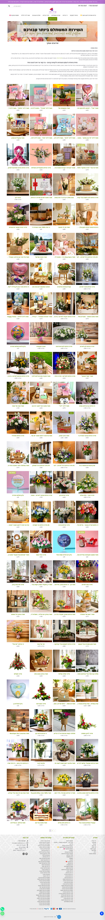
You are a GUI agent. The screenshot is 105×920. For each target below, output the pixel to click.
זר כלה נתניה (69, 871)
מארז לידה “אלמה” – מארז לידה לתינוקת (16, 108)
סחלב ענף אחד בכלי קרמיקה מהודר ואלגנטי (85, 674)
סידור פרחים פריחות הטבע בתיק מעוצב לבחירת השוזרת (81, 793)
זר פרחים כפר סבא (45, 860)
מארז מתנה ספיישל (41, 257)
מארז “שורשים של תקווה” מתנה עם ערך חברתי (14, 555)
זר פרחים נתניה (69, 876)
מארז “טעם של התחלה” (87, 614)
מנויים (94, 844)
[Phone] (2, 909)
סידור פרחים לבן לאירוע (87, 346)
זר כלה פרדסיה (69, 873)
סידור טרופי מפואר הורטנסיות (18, 227)
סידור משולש (18, 674)
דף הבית (94, 841)
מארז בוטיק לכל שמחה (18, 614)
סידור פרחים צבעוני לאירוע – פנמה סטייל (39, 495)
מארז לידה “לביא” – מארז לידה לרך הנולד (62, 138)
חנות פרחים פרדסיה (45, 849)
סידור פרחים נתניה (68, 898)
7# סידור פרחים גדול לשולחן (41, 465)
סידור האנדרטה (41, 704)
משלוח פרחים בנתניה (67, 887)
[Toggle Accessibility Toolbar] (102, 913)
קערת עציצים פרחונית (64, 287)
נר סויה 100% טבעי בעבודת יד (41, 227)
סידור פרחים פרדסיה (45, 853)
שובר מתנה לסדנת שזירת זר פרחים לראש (39, 197)
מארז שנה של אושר (18, 406)
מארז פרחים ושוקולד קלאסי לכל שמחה (86, 763)
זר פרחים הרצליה (68, 874)
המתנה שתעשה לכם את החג (41, 287)
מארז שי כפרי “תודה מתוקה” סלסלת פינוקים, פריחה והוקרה (80, 168)
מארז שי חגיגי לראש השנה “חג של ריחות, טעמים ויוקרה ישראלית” (32, 436)
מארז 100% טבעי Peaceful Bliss (41, 793)
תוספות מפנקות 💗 (14, 15)
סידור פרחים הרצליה (68, 892)
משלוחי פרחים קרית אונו (44, 897)
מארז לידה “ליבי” (64, 406)
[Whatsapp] (2, 913)
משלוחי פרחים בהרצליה (44, 845)
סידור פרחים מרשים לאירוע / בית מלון (17, 376)
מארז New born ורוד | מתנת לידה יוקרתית (62, 257)
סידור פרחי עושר (41, 555)
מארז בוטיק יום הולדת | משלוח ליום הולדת (39, 614)
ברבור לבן (18, 197)
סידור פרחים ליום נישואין (67, 897)
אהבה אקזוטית (41, 346)
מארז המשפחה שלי (64, 108)
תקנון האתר (93, 849)
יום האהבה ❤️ (69, 861)
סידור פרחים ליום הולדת (67, 895)
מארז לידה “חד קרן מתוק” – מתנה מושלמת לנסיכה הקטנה (80, 138)
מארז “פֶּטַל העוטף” (87, 376)
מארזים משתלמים (56, 15)
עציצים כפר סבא (46, 865)
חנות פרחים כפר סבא (44, 858)
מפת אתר (93, 850)
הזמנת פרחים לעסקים (67, 845)
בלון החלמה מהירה (18, 495)
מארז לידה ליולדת (25, 15)
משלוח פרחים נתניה (68, 884)
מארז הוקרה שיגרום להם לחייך (41, 376)
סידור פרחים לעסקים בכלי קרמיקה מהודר (62, 644)
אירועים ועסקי (52, 19)
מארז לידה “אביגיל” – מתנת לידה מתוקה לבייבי (38, 108)
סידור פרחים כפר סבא (44, 863)
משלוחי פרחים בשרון (45, 847)
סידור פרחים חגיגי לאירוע (87, 287)
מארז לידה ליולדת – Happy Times (18, 316)
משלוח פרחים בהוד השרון (43, 898)
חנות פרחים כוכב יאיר (44, 887)
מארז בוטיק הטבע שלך (41, 674)
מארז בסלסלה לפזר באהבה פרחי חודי (18, 465)
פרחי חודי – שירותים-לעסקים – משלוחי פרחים (63, 843)
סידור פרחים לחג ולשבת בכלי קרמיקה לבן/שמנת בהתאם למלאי (79, 197)
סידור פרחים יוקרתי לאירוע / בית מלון (63, 316)
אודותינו (94, 842)
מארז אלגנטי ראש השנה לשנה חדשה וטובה (62, 763)
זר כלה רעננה (46, 876)
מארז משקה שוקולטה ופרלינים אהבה (87, 555)
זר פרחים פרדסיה (68, 877)
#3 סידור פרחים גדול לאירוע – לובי (87, 257)
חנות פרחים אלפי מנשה (44, 885)
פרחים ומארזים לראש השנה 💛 (88, 15)
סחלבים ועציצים (36, 15)
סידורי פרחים (46, 15)
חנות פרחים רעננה (45, 868)
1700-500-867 (22, 841)
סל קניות (94, 847)
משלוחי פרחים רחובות (44, 893)
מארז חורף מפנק (64, 436)
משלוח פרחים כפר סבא (44, 861)
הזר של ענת (41, 644)
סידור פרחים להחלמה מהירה (66, 893)
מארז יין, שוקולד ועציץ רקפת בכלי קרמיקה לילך (37, 584)
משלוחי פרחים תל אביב (44, 877)
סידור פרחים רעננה (45, 873)
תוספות (71, 850)
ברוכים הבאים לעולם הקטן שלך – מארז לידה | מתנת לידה (80, 227)
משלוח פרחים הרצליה (67, 889)
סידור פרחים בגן (64, 495)
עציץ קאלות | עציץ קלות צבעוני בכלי (87, 704)
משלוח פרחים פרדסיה (44, 852)
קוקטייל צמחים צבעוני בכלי (87, 823)
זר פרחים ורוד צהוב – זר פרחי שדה (18, 763)
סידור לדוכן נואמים (87, 733)
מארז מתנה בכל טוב (41, 823)
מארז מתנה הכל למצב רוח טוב (41, 406)
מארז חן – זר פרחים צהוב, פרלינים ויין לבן (62, 584)
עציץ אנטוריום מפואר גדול (87, 465)
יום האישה (70, 863)
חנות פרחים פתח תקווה (67, 885)
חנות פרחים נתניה (68, 882)
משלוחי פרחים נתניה (44, 889)
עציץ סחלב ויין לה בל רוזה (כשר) (64, 197)
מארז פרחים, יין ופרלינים (18, 823)
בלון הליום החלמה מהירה (18, 346)
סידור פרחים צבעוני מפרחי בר (87, 436)
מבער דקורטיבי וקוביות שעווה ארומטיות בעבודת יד (59, 168)
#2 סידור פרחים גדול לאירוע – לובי (64, 465)
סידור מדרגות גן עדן (18, 584)
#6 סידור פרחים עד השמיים (41, 525)
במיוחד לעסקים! (74, 15)
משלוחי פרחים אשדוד (44, 892)
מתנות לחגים (69, 841)
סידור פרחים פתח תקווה (67, 900)
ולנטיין (71, 860)
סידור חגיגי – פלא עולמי (87, 495)
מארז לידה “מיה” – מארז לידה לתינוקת (40, 138)
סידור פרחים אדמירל (18, 436)
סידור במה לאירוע (87, 584)
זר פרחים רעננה (46, 869)
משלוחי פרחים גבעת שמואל (43, 895)
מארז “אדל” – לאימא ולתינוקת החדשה (86, 108)
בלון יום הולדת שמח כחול (64, 555)
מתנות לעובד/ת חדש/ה (67, 853)
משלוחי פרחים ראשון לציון (43, 890)
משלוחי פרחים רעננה (44, 844)
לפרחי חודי (59, 58)
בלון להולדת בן (17, 704)
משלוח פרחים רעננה (44, 871)
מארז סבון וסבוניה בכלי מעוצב (87, 644)
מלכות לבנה (41, 763)
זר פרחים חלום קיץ (41, 733)
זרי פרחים (65, 15)
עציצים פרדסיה (46, 855)
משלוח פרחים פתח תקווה (66, 890)
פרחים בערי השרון (45, 841)
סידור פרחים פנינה (64, 525)
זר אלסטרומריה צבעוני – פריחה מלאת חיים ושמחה (83, 525)
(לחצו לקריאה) (48, 2)
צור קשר (94, 845)
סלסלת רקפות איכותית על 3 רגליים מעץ (63, 733)
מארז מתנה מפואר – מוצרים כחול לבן (87, 316)
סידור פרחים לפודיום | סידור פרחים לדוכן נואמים (60, 376)
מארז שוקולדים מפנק (17, 138)
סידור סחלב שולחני (64, 674)
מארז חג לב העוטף (64, 227)
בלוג (95, 852)
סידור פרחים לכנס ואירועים (64, 346)
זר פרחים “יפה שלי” (18, 644)
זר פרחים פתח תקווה (68, 879)
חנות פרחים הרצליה (68, 881)
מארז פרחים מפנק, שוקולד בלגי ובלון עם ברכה (61, 614)
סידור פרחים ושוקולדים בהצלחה (41, 168)
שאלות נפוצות (92, 853)
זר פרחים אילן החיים (64, 823)
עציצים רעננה (46, 874)
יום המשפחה (69, 865)
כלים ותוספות (69, 857)
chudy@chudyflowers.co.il (19, 843)
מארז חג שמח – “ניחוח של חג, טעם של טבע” (61, 704)
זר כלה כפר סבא (46, 866)
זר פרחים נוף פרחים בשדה (87, 406)
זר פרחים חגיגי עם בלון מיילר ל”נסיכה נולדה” (15, 287)
